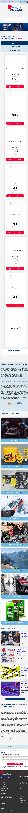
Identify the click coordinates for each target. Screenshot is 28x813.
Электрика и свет (4, 788)
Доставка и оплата (24, 786)
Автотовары (3, 786)
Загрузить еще (14, 328)
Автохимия (3, 790)
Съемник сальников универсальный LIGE (15, 68)
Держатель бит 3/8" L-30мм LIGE (15, 178)
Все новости (15, 699)
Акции (21, 794)
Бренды (21, 792)
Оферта (21, 802)
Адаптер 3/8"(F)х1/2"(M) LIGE (15, 250)
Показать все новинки (14, 350)
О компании (22, 796)
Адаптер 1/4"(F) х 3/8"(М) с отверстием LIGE (15, 288)
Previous (2, 404)
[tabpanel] (14, 27)
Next (26, 404)
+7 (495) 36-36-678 (8, 2)
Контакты (22, 798)
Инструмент (3, 784)
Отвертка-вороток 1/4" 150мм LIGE (15, 141)
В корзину (19, 87)
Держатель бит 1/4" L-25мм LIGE (15, 214)
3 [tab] (11, 32)
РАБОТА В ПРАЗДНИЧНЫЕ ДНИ (21, 651)
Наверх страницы (14, 747)
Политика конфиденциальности (5, 804)
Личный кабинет (23, 800)
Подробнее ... (24, 643)
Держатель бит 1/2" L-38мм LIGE (15, 105)
